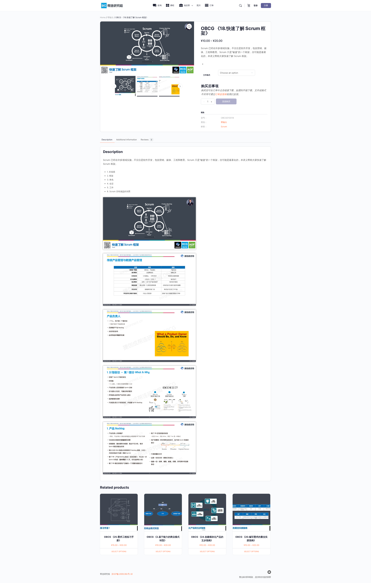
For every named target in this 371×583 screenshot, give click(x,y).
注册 (266, 5)
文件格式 (206, 75)
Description (107, 139)
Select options (118, 551)
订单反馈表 (221, 94)
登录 (256, 5)
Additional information (126, 139)
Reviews (146, 139)
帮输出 (110, 17)
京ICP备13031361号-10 (122, 574)
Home (103, 17)
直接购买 (226, 101)
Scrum (224, 126)
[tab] (107, 140)
